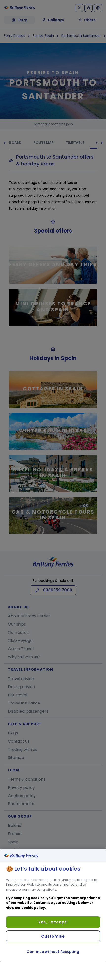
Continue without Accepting (53, 951)
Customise (53, 936)
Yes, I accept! (53, 922)
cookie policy (33, 907)
